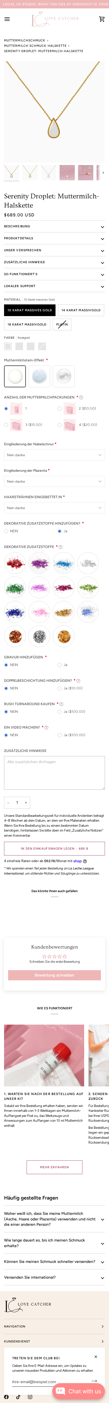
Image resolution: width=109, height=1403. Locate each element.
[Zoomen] (13, 153)
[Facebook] (6, 1397)
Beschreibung (17, 226)
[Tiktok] (18, 1397)
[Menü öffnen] (11, 19)
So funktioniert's (21, 274)
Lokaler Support (19, 286)
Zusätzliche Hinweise (24, 262)
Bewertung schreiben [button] (54, 975)
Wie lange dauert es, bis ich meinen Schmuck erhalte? (44, 1243)
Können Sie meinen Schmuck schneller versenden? (49, 1261)
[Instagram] (30, 1397)
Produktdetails (18, 238)
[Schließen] (98, 1357)
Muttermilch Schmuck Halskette (35, 46)
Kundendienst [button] (17, 1341)
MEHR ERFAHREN (54, 1167)
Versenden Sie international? (30, 1277)
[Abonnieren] (92, 1381)
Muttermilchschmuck (24, 40)
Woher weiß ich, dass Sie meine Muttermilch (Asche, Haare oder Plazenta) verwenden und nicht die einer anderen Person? (50, 1219)
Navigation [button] (14, 1326)
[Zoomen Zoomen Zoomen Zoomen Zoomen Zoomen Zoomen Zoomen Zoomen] (54, 112)
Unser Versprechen (22, 250)
